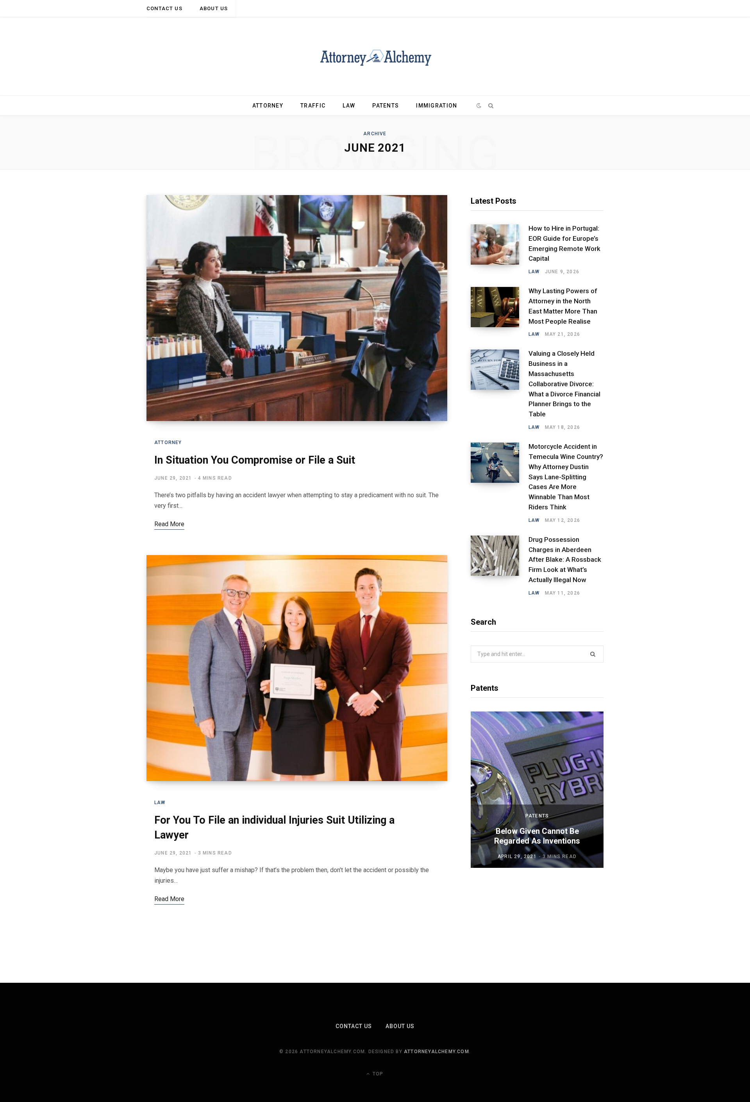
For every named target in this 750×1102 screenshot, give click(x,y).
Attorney (267, 105)
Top (377, 1074)
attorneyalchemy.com (436, 1051)
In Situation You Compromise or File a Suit (254, 460)
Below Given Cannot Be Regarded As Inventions (537, 836)
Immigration (436, 105)
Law (349, 105)
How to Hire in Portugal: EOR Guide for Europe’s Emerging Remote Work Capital (564, 243)
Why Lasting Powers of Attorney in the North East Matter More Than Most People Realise (563, 306)
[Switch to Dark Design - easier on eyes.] (479, 106)
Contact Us (164, 8)
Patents (385, 105)
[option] (537, 789)
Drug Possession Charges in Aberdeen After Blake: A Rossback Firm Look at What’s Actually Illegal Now (565, 560)
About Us (214, 8)
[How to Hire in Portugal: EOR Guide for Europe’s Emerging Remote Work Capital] (500, 249)
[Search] (491, 105)
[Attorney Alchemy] (375, 56)
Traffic (312, 105)
